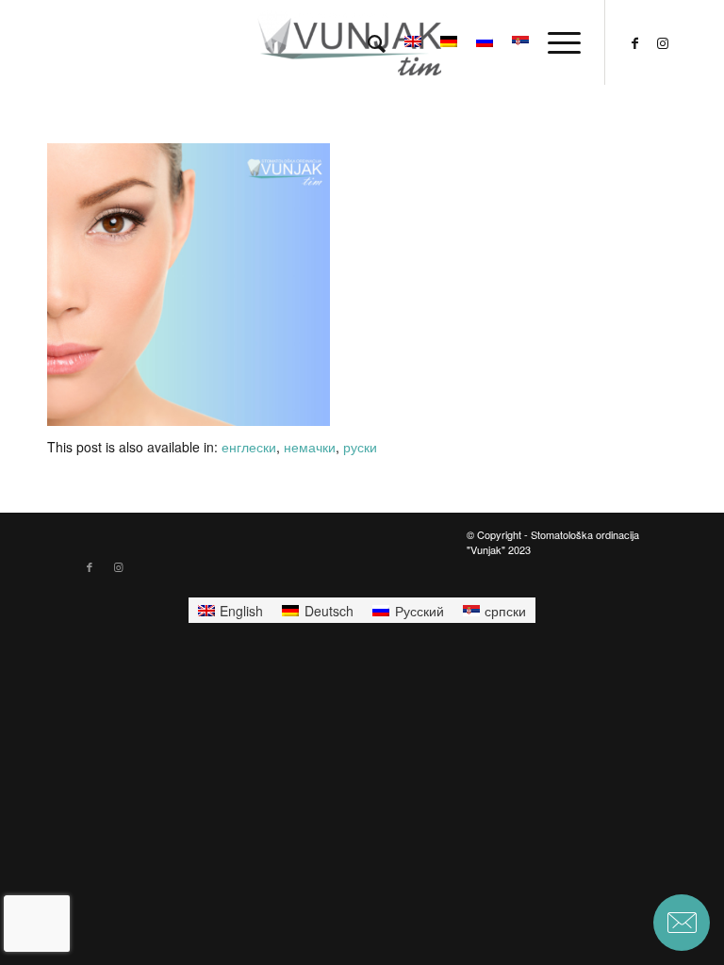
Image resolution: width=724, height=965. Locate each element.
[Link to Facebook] (634, 42)
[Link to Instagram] (663, 42)
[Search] (367, 42)
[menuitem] (367, 42)
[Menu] (555, 42)
